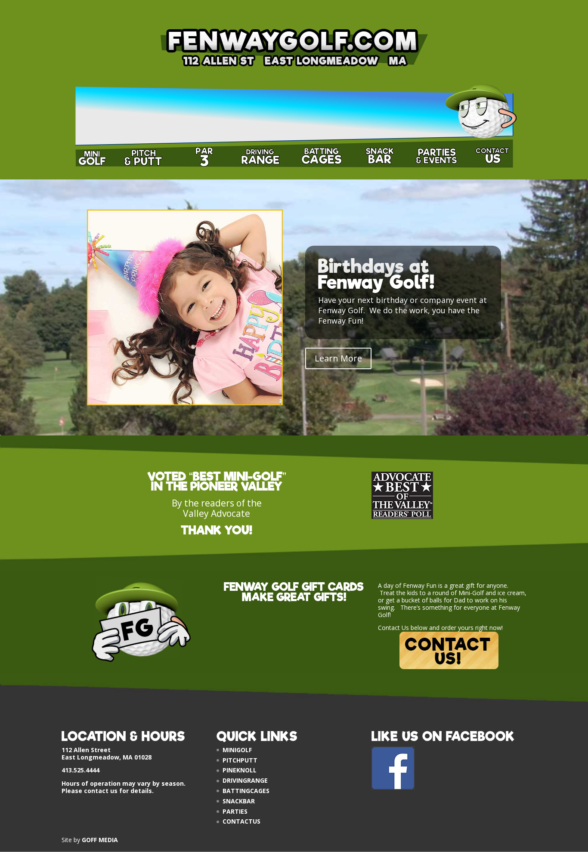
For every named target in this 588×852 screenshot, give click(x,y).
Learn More (338, 358)
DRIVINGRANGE (245, 780)
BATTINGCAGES (246, 791)
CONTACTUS (241, 821)
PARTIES (235, 811)
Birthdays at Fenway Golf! (376, 274)
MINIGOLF (237, 750)
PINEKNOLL (240, 770)
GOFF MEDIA (100, 840)
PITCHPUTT (240, 760)
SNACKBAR (239, 801)
